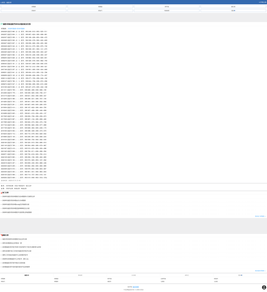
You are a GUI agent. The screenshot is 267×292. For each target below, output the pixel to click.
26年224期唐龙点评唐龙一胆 (12, 243)
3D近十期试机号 (20, 186)
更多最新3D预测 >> (260, 271)
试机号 (109, 281)
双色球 (80, 275)
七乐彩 (216, 281)
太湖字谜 (163, 278)
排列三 (187, 275)
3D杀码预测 (20, 28)
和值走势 (23, 188)
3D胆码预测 (12, 28)
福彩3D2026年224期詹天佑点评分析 (14, 239)
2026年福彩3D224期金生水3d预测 (14, 200)
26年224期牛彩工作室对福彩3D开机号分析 (16, 251)
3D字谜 (167, 6)
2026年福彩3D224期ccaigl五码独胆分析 (15, 204)
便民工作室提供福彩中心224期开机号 (15, 255)
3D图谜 (100, 6)
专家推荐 (166, 10)
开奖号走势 (9, 188)
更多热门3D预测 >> (260, 216)
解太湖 (233, 6)
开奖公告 (263, 2)
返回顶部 (136, 287)
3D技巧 (100, 10)
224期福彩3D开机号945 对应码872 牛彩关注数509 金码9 (21, 247)
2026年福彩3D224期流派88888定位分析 (16, 208)
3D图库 (56, 281)
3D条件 (34, 10)
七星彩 (162, 281)
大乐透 (133, 275)
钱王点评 (28, 186)
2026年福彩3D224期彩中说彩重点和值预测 (17, 212)
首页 (3, 2)
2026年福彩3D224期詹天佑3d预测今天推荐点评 (18, 196)
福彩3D (8, 2)
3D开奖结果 (9, 186)
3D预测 (34, 6)
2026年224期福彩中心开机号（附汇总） (16, 259)
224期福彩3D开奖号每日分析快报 (13, 263)
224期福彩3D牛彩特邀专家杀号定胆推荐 (16, 267)
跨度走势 (17, 188)
